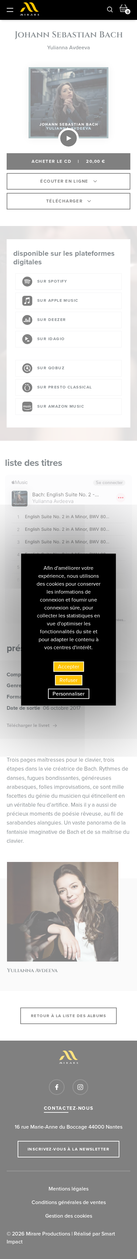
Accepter (68, 666)
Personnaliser (68, 693)
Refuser (68, 680)
